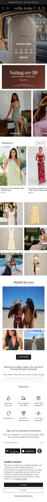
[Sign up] (41, 442)
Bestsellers (7, 143)
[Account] (39, 8)
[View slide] (23, 34)
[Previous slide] (4, 34)
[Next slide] (43, 34)
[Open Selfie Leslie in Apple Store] (28, 450)
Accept (23, 485)
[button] (24, 183)
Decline (23, 490)
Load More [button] (23, 357)
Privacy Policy (21, 479)
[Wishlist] (35, 8)
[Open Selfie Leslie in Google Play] (12, 450)
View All (40, 143)
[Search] (8, 8)
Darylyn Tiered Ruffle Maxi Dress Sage (13, 189)
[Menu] (3, 8)
